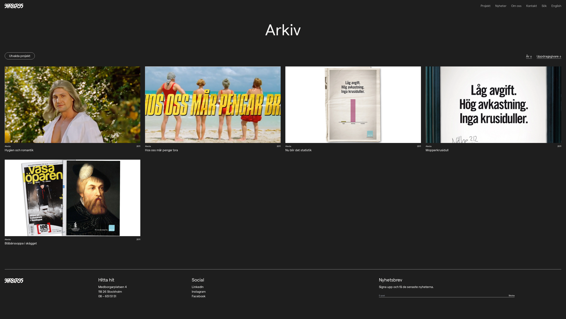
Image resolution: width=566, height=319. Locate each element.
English (556, 6)
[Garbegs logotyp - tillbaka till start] (13, 6)
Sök (544, 6)
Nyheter (500, 6)
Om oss (516, 6)
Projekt (486, 6)
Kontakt (531, 6)
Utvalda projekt (19, 56)
